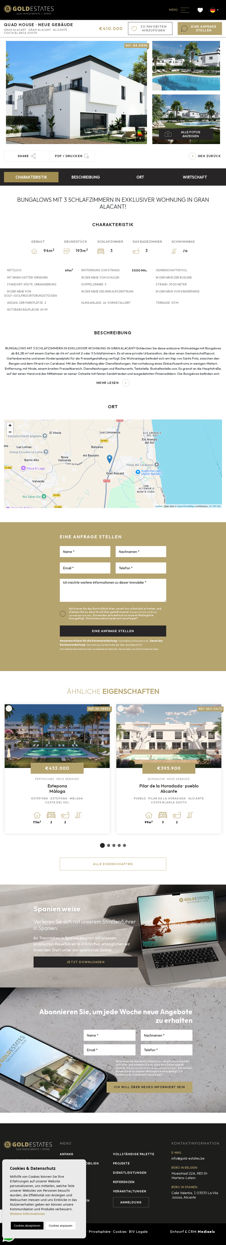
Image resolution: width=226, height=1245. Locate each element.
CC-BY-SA (214, 506)
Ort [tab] (140, 177)
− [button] (10, 432)
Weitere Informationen (27, 1214)
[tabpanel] (57, 768)
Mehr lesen (107, 383)
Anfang (66, 1154)
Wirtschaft (195, 177)
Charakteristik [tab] (31, 177)
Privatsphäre (100, 1231)
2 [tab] (108, 845)
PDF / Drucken (69, 156)
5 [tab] (124, 845)
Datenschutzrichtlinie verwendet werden (151, 1068)
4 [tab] (119, 845)
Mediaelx (206, 1231)
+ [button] (10, 425)
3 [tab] (113, 845)
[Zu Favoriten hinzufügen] (9, 708)
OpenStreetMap (185, 506)
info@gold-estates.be (188, 1158)
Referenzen (124, 1182)
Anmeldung (131, 1202)
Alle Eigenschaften (113, 864)
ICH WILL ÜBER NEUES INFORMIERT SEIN (149, 1087)
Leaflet (158, 506)
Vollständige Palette (133, 1154)
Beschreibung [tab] (86, 177)
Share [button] (23, 156)
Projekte (121, 1163)
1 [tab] (102, 845)
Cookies (120, 1231)
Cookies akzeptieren (27, 1226)
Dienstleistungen (130, 1172)
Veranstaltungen (129, 1191)
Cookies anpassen (60, 1226)
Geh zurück (209, 156)
